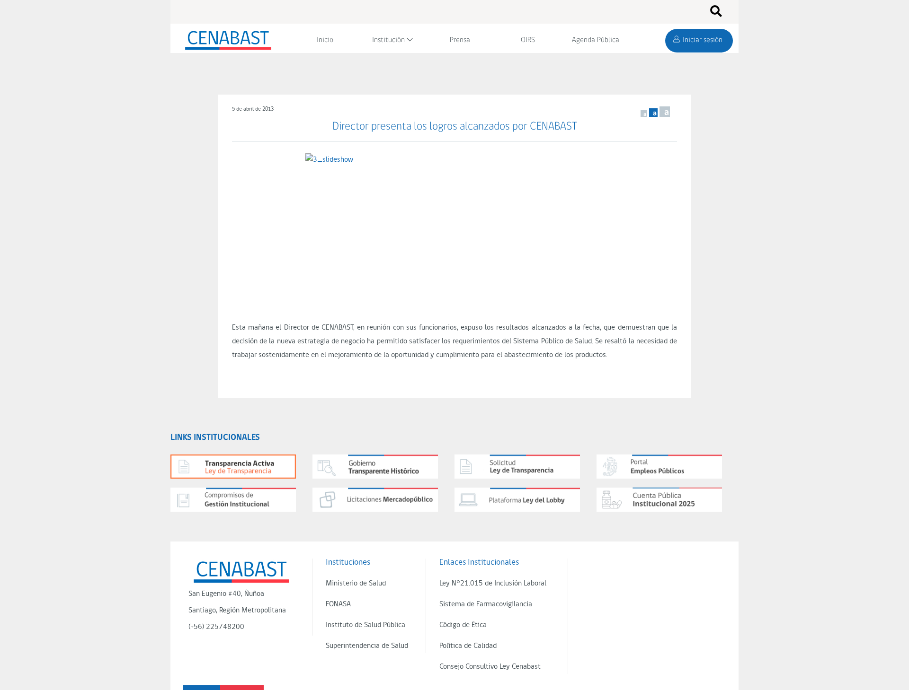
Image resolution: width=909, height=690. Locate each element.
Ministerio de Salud (356, 583)
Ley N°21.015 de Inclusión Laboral (492, 583)
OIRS (528, 40)
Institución (388, 40)
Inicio (325, 40)
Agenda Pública (595, 40)
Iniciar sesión (702, 40)
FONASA (338, 604)
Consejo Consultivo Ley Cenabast (490, 667)
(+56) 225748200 (216, 627)
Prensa (460, 40)
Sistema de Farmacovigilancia (485, 604)
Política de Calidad (468, 646)
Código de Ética (463, 625)
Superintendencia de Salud (367, 646)
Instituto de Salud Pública (365, 625)
